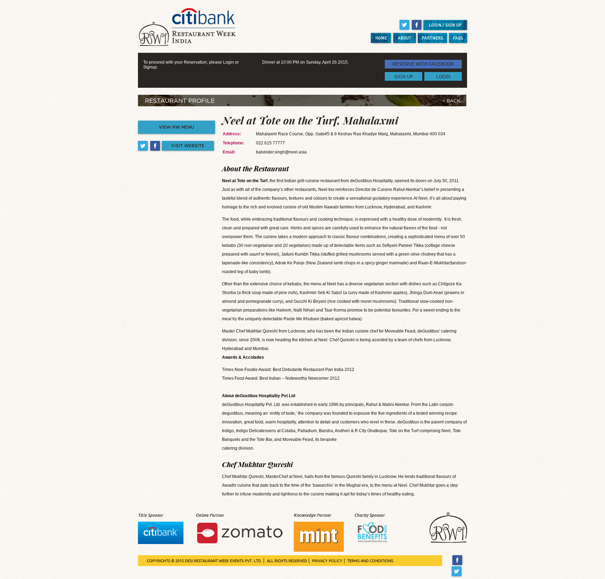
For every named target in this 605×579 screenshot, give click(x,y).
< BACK (451, 101)
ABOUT (404, 38)
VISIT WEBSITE (187, 146)
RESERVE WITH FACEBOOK (423, 64)
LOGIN (443, 76)
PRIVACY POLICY (327, 560)
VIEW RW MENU (176, 127)
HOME (381, 38)
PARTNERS (432, 38)
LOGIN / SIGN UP (445, 25)
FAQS (458, 38)
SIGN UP (403, 76)
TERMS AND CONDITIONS (370, 560)
